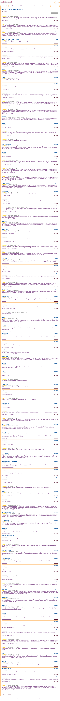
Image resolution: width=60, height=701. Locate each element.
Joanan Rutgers (5, 579)
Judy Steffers (4, 509)
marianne (4, 28)
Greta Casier (4, 339)
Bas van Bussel (4, 218)
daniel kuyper (4, 255)
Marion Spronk (4, 666)
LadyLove (3, 156)
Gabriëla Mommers (5, 347)
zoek (32, 698)
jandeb (3, 20)
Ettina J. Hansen (5, 172)
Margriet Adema (5, 211)
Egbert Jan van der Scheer (7, 594)
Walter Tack (4, 501)
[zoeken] (55, 2)
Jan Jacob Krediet (5, 674)
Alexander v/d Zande (6, 388)
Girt (2, 141)
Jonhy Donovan (5, 233)
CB (2, 203)
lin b (2, 517)
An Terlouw (4, 301)
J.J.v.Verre (4, 113)
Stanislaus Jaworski (5, 66)
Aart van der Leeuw (5, 248)
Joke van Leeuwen (5, 263)
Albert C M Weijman (5, 421)
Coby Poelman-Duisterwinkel (7, 450)
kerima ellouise (5, 74)
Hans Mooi (4, 540)
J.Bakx (3, 369)
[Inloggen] (58, 2)
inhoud (45, 2)
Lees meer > (56, 20)
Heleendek (4, 271)
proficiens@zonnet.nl (6, 226)
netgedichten (20, 5)
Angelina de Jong (5, 381)
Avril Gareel (4, 51)
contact (41, 2)
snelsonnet (4, 5)
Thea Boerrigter (5, 286)
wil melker (4, 602)
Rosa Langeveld (5, 627)
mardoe (3, 586)
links (38, 2)
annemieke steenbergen (6, 619)
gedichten (12, 5)
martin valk (4, 127)
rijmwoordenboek (45, 5)
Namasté (3, 650)
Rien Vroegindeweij (5, 36)
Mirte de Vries (4, 689)
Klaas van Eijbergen (5, 643)
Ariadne (3, 482)
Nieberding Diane (5, 635)
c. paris (3, 278)
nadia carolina (4, 563)
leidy (3, 475)
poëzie (28, 5)
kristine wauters (5, 394)
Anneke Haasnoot (5, 97)
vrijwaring (21, 698)
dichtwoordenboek (28, 2)
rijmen (21, 2)
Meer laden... (4, 692)
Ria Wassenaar (4, 444)
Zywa (3, 375)
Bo (2, 681)
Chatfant (3, 135)
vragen (34, 2)
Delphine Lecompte (5, 293)
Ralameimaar (4, 322)
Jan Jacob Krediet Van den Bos (7, 467)
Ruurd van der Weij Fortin (6, 241)
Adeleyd (3, 180)
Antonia (3, 89)
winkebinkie (4, 533)
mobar (3, 105)
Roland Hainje (4, 414)
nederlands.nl (55, 5)
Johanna (3, 58)
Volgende (9, 694)
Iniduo (3, 81)
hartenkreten (35, 5)
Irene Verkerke (4, 547)
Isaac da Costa (4, 43)
